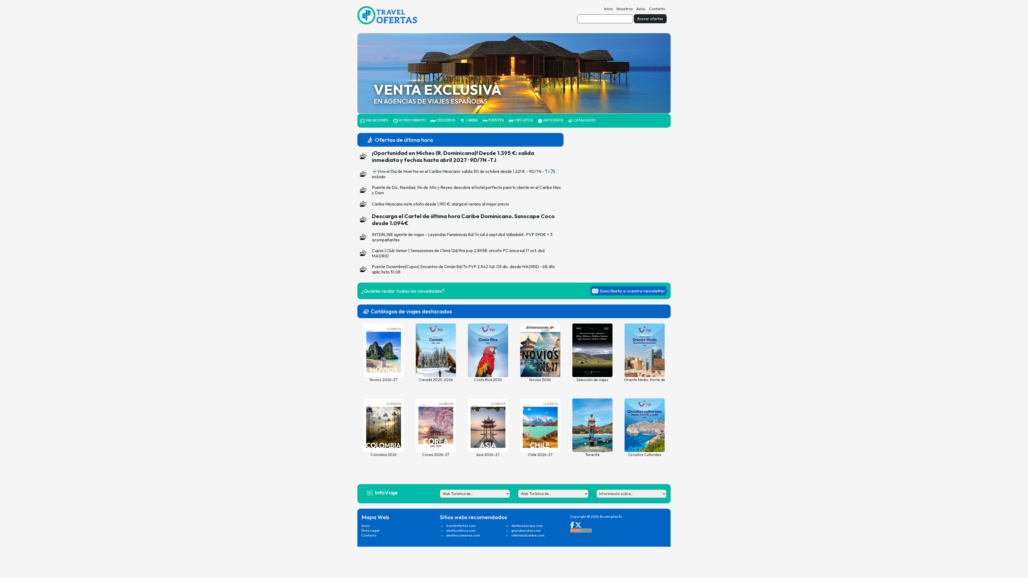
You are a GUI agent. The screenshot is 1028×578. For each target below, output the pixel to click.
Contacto (657, 8)
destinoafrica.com (461, 530)
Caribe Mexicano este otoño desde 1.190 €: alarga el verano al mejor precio (440, 204)
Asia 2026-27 (488, 454)
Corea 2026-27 (435, 454)
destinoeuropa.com (527, 525)
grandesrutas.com (526, 530)
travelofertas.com (461, 525)
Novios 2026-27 (384, 379)
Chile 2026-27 (540, 454)
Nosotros (625, 8)
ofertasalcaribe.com (528, 535)
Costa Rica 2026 (488, 379)
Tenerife (592, 454)
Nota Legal (370, 530)
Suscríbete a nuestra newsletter (632, 291)
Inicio (608, 8)
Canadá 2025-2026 (436, 379)
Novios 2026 (540, 379)
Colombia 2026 (384, 454)
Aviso (640, 8)
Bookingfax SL (611, 516)
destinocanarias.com (463, 535)
